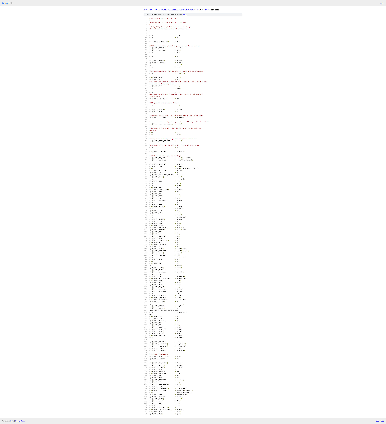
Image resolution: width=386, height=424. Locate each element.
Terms (23, 421)
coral (146, 10)
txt (377, 421)
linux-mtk (154, 10)
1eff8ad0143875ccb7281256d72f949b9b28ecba (180, 10)
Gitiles (12, 421)
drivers (206, 10)
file (185, 15)
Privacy (17, 421)
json (382, 421)
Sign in (382, 3)
